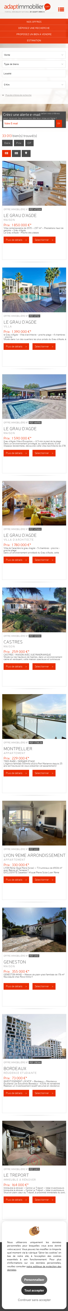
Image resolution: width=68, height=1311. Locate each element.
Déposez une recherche (34, 27)
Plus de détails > (16, 239)
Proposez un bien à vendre (34, 34)
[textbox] (41, 73)
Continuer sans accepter (34, 1300)
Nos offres (34, 21)
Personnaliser (34, 1279)
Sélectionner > (44, 239)
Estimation (34, 40)
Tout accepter (34, 1290)
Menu (61, 9)
